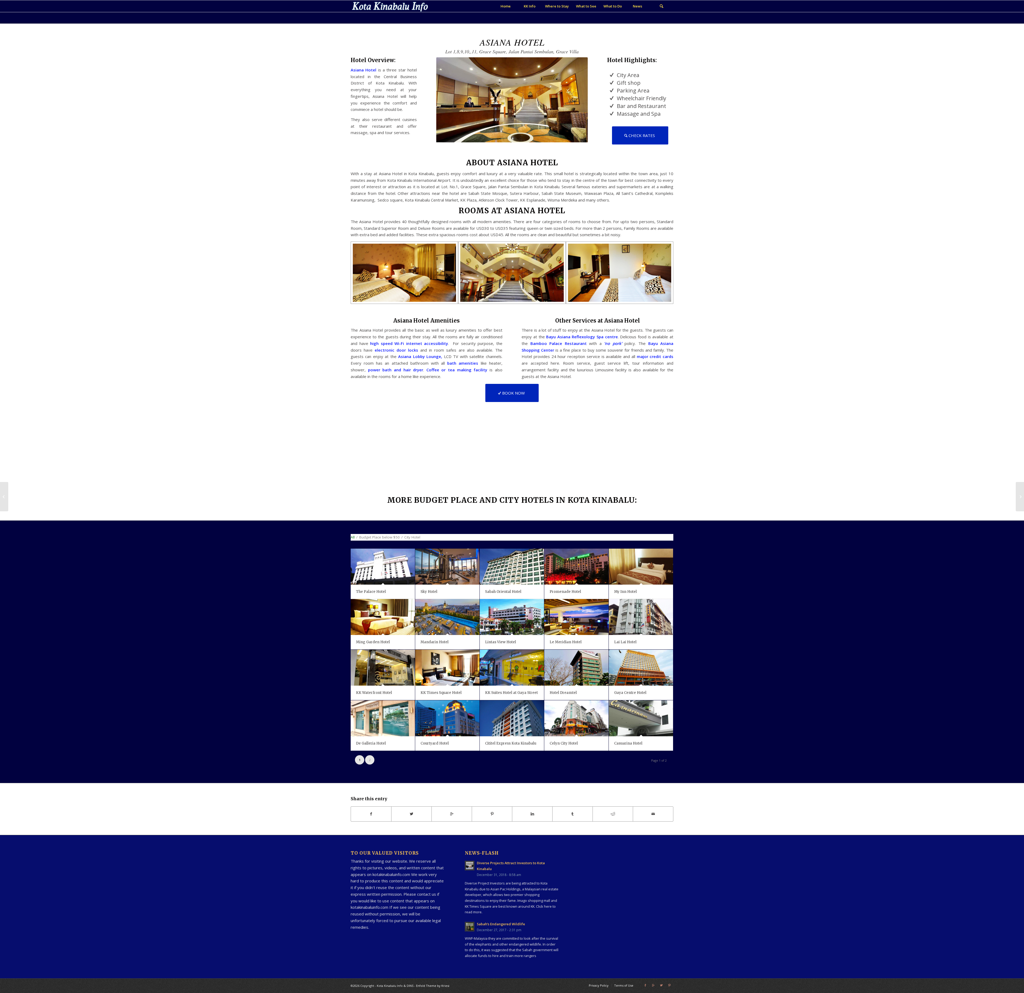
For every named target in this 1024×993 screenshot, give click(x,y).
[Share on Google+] (452, 814)
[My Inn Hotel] (641, 567)
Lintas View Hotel (500, 642)
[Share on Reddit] (613, 814)
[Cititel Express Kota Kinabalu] (512, 718)
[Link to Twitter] (661, 985)
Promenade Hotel (565, 591)
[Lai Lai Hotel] (641, 617)
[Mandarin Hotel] (447, 617)
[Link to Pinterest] (669, 985)
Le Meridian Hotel (566, 642)
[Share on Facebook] (371, 814)
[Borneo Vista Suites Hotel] (1020, 496)
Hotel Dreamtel (563, 692)
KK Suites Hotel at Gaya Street (511, 692)
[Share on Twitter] (411, 814)
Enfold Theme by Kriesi (432, 986)
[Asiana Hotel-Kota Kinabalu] (404, 273)
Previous (448, 100)
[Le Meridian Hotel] (576, 617)
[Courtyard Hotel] (447, 718)
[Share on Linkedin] (532, 814)
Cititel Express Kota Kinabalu (510, 743)
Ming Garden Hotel (373, 642)
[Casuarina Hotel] (641, 718)
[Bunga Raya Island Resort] (4, 496)
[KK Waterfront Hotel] (383, 668)
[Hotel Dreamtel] (576, 668)
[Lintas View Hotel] (512, 617)
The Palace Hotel (371, 591)
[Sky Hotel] (447, 567)
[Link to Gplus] (653, 985)
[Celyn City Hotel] (576, 718)
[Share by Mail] (653, 814)
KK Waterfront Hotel (374, 692)
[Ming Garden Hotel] (383, 617)
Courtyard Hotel (435, 743)
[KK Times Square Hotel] (447, 668)
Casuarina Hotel (628, 743)
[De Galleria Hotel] (383, 718)
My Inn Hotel (625, 591)
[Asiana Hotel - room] (619, 273)
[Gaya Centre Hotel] (641, 668)
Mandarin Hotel (435, 642)
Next (576, 100)
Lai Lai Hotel (625, 642)
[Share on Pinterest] (492, 814)
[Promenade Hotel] (576, 567)
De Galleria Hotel (371, 743)
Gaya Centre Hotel (630, 692)
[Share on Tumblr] (573, 814)
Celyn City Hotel (564, 743)
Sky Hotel (429, 591)
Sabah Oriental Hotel (503, 591)
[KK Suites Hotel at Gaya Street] (512, 668)
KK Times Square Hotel (441, 692)
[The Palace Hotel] (383, 567)
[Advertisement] (619, 880)
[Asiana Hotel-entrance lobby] (512, 273)
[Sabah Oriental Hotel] (512, 567)
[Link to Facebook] (645, 985)
